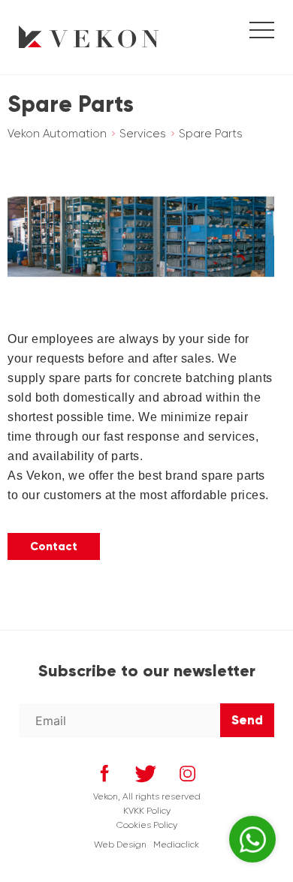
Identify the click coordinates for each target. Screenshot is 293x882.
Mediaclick (176, 844)
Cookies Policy (146, 825)
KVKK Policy (147, 810)
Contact (53, 546)
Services (142, 133)
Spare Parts (211, 133)
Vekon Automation (57, 133)
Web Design (120, 844)
